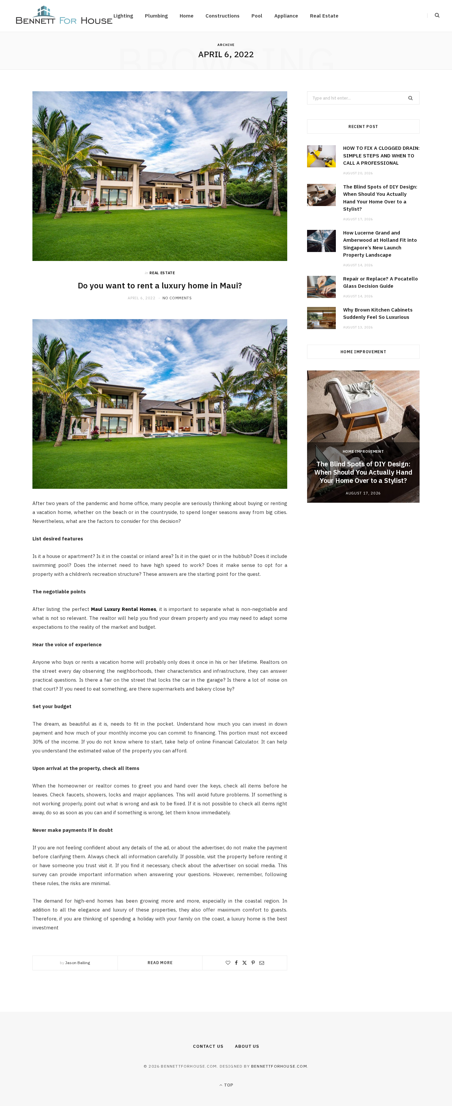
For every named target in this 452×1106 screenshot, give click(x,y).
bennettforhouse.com (279, 1066)
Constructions (222, 16)
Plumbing (156, 16)
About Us (247, 1046)
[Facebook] (236, 962)
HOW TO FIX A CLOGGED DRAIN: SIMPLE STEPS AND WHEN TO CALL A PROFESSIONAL (381, 155)
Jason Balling (77, 962)
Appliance (286, 16)
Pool (256, 16)
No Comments (177, 298)
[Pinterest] (253, 962)
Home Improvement (363, 451)
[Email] (261, 962)
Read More (160, 962)
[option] (363, 436)
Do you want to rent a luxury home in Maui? (160, 285)
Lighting (123, 16)
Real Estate (324, 16)
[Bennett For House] (64, 16)
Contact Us (208, 1046)
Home (187, 16)
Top (228, 1085)
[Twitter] (244, 962)
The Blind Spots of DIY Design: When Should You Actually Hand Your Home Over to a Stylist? (363, 472)
